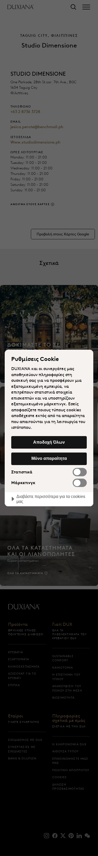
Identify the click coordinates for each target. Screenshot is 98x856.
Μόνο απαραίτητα (49, 458)
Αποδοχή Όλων (49, 442)
